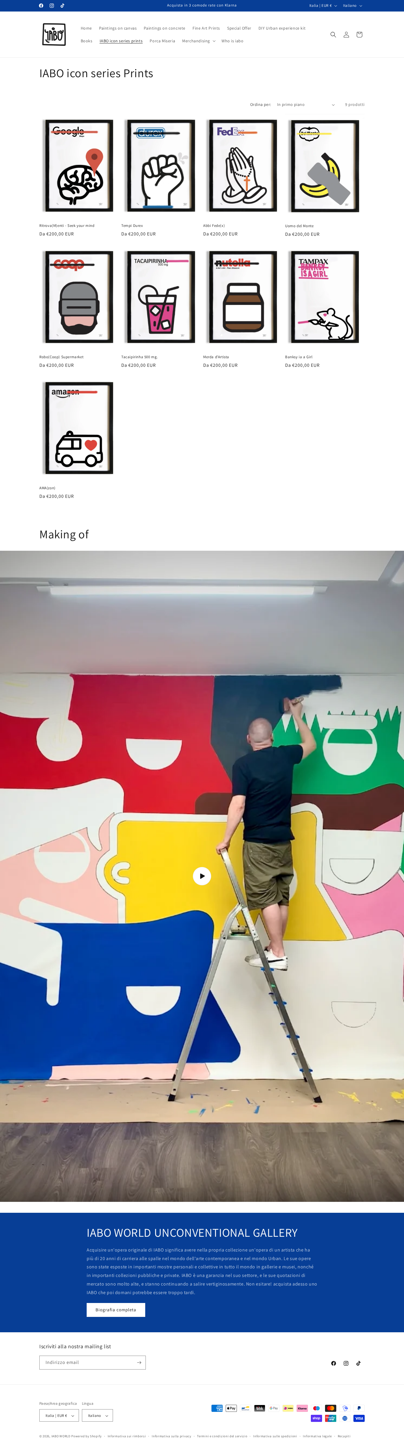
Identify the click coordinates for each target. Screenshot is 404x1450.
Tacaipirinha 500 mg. (139, 357)
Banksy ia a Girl (299, 357)
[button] (198, 41)
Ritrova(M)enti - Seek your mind (67, 225)
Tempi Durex (132, 225)
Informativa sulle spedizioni (275, 1436)
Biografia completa (116, 1309)
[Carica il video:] (202, 876)
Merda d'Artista (216, 357)
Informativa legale (317, 1436)
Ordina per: (260, 104)
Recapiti (344, 1436)
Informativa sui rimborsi (127, 1436)
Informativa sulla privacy (171, 1436)
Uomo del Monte (299, 226)
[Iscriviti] (139, 1363)
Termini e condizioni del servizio (222, 1436)
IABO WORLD (61, 1436)
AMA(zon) (47, 488)
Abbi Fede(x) (214, 225)
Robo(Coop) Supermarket (61, 357)
